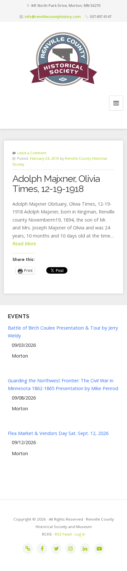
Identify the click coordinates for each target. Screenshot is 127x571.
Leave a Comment (31, 153)
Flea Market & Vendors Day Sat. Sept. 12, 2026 (58, 433)
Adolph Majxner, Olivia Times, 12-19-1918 (56, 184)
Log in (80, 534)
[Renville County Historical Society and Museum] (63, 58)
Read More (24, 243)
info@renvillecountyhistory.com (53, 16)
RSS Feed (63, 534)
